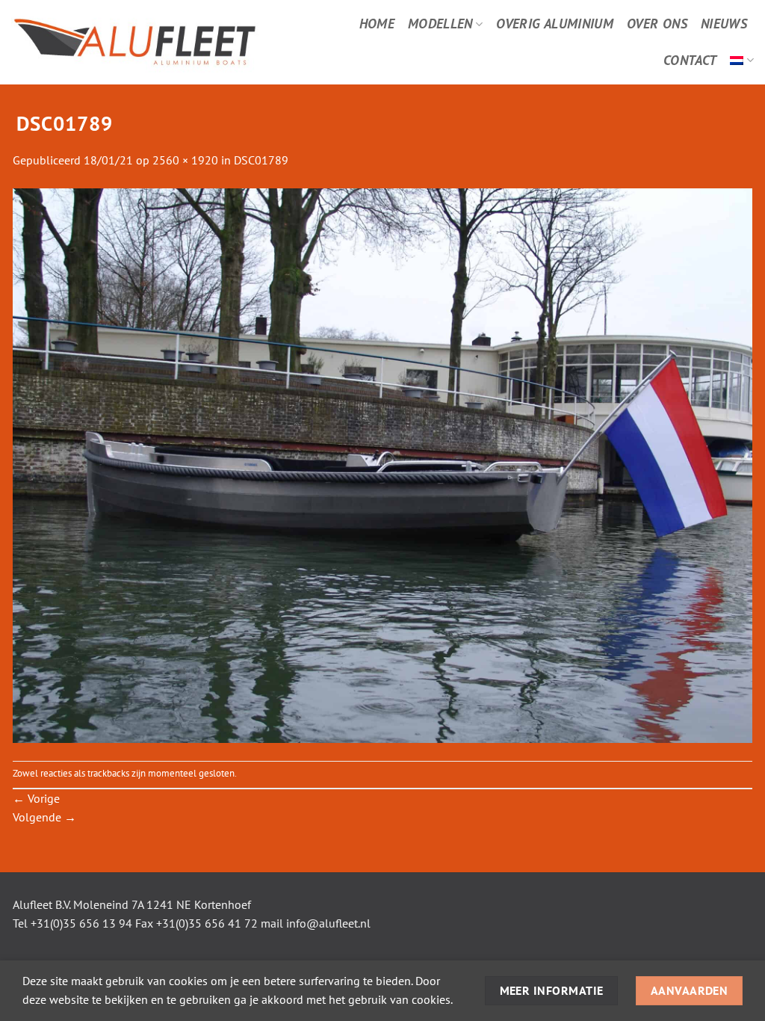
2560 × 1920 (185, 159)
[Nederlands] (742, 60)
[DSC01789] (382, 464)
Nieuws (724, 23)
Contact (689, 60)
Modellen (440, 23)
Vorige (36, 798)
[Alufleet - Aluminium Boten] (156, 42)
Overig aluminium (554, 23)
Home (376, 23)
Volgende (44, 816)
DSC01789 (261, 159)
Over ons (657, 23)
